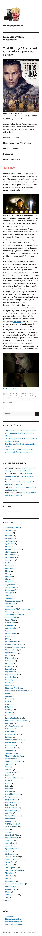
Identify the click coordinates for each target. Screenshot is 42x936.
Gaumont (9, 696)
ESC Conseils (10, 658)
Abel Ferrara (17, 396)
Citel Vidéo (9, 598)
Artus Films (9, 557)
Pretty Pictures (11, 797)
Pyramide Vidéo (11, 810)
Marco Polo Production (14, 756)
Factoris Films (10, 677)
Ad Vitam (8, 536)
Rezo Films (9, 813)
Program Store (11, 800)
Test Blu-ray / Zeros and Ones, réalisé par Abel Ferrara (20, 51)
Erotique (8, 655)
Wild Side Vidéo (11, 895)
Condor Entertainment (14, 615)
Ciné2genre (9, 593)
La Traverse (9, 729)
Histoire (8, 704)
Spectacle (9, 846)
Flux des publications (13, 919)
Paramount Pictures (13, 778)
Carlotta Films (10, 587)
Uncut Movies (10, 881)
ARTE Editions (10, 555)
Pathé (7, 780)
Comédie (8, 606)
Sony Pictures (10, 840)
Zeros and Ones (21, 400)
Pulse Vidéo (9, 805)
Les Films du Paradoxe (13, 740)
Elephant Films (11, 650)
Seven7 (8, 832)
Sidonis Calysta (11, 838)
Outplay (8, 775)
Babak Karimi (26, 396)
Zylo (6, 900)
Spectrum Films (11, 849)
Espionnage (9, 666)
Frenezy (8, 693)
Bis (6, 574)
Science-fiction (11, 827)
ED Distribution (11, 642)
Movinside (9, 764)
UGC (6, 878)
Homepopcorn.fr (13, 25)
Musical (8, 770)
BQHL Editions (11, 582)
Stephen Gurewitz (28, 398)
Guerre (7, 699)
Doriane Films (10, 634)
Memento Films (11, 759)
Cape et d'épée (10, 585)
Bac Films (9, 563)
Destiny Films (10, 623)
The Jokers (9, 873)
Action (7, 533)
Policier (8, 789)
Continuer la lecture (11, 389)
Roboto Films (10, 819)
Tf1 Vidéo (8, 865)
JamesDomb (10, 394)
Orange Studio (10, 772)
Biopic (7, 571)
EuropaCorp (9, 669)
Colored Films (10, 604)
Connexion (9, 916)
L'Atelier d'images (12, 726)
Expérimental (10, 672)
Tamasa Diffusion (12, 857)
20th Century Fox (12, 527)
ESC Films (9, 663)
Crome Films (10, 620)
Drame (27, 394)
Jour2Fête (9, 723)
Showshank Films (12, 835)
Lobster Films (10, 745)
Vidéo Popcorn (10, 887)
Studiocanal (9, 854)
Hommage (9, 710)
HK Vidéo (8, 707)
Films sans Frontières (13, 688)
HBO (7, 702)
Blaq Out (8, 576)
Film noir (8, 685)
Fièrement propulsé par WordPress (26, 932)
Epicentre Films (11, 653)
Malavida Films (11, 753)
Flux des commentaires (14, 922)
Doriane (8, 631)
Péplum (8, 783)
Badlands (8, 566)
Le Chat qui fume (11, 734)
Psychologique (10, 802)
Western (8, 892)
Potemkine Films (11, 794)
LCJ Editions (10, 732)
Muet (7, 767)
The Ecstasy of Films (13, 870)
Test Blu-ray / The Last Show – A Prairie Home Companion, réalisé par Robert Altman (20, 433)
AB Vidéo (8, 530)
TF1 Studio (9, 862)
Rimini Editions (11, 816)
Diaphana (9, 625)
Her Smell (17, 321)
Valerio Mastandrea (9, 400)
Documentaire (10, 628)
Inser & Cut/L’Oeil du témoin (16, 721)
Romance (8, 821)
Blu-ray (33, 396)
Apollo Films (10, 544)
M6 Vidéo (9, 751)
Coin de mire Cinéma (13, 601)
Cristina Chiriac (8, 398)
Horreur (8, 712)
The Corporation (11, 868)
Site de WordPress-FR (13, 924)
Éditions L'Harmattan (13, 644)
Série (7, 829)
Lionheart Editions (12, 742)
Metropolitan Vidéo (12, 761)
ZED (6, 897)
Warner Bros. (10, 889)
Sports (7, 851)
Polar (7, 786)
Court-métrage (11, 617)
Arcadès (8, 546)
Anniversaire (10, 541)
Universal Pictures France (15, 884)
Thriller (10, 396)
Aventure (8, 560)
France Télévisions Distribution (17, 691)
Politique (8, 791)
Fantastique (9, 680)
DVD (7, 639)
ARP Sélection (10, 552)
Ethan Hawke (17, 398)
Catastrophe (10, 590)
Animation (9, 538)
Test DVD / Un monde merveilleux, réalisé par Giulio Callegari (19, 476)
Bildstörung (9, 568)
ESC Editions (10, 661)
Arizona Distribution (13, 549)
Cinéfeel (8, 595)
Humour (8, 715)
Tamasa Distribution (13, 859)
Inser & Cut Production (14, 718)
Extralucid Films (11, 674)
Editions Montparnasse (14, 647)
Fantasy (8, 683)
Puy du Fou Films (11, 808)
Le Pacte (8, 737)
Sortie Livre (9, 843)
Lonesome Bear (11, 748)
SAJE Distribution (12, 824)
